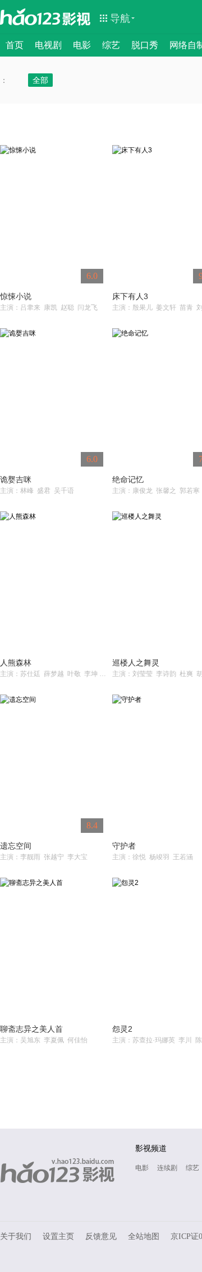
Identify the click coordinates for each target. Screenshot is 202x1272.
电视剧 (48, 45)
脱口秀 (144, 45)
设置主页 (58, 1236)
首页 (15, 45)
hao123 (30, 17)
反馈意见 (101, 1236)
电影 (82, 45)
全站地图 (143, 1236)
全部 (40, 80)
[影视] (76, 18)
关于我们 (15, 1236)
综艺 (111, 45)
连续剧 (167, 1168)
